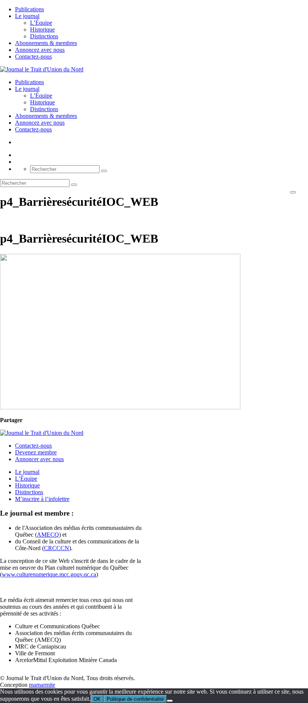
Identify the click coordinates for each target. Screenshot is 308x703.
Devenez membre (36, 452)
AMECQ (48, 534)
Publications (29, 9)
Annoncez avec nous (40, 50)
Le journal (27, 16)
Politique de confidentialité (135, 699)
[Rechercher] (104, 171)
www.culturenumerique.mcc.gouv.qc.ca (49, 574)
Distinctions (44, 36)
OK (97, 699)
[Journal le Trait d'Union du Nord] (41, 69)
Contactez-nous (33, 56)
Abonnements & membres (46, 43)
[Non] (170, 701)
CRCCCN (56, 548)
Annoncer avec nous (39, 459)
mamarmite (42, 685)
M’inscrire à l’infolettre (42, 499)
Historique (42, 29)
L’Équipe (41, 23)
